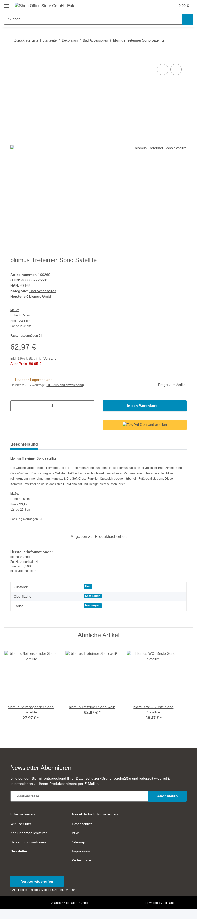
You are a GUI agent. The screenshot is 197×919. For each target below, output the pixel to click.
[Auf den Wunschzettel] (176, 69)
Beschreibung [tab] (24, 444)
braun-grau (92, 605)
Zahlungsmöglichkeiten (29, 833)
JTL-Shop (169, 903)
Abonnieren (167, 796)
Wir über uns (20, 824)
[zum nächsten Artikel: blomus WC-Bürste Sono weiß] (181, 40)
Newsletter (18, 851)
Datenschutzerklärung (94, 778)
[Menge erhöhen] (88, 406)
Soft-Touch (92, 595)
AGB (75, 833)
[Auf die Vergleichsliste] (162, 69)
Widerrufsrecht (84, 860)
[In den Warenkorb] (14, 57)
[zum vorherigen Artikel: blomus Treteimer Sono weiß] (170, 40)
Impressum (81, 851)
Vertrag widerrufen (37, 881)
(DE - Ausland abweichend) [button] (65, 385)
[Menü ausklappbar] (6, 4)
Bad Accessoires (42, 291)
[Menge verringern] (16, 406)
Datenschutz (82, 824)
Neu (88, 586)
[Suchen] (187, 19)
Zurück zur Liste (26, 40)
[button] (151, 6)
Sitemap (78, 842)
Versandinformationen (28, 842)
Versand (50, 358)
